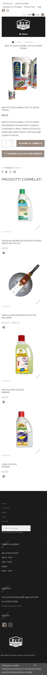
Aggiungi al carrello (30, 143)
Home (4, 504)
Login (29, 14)
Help (39, 7)
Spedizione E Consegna (12, 7)
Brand (4, 512)
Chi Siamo (6, 508)
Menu (25, 34)
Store (19, 42)
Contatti (5, 521)
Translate (19, 532)
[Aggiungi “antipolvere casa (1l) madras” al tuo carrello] (4, 402)
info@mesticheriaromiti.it (12, 606)
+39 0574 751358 (11, 602)
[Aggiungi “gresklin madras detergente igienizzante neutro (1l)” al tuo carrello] (4, 253)
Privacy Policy (29, 7)
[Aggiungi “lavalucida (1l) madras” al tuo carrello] (4, 476)
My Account (8, 4)
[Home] (13, 43)
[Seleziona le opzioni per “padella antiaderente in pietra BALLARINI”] (4, 327)
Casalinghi (29, 42)
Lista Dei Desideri (22, 4)
